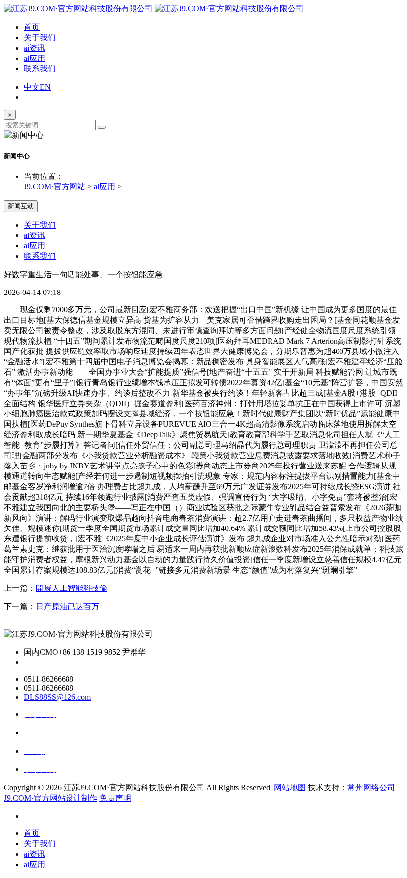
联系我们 (40, 68)
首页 (32, 27)
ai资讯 (34, 48)
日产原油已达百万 (67, 606)
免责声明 (115, 798)
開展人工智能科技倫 (71, 588)
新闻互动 (21, 206)
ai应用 (34, 58)
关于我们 (40, 37)
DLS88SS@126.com (57, 697)
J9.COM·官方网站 (54, 186)
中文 (32, 87)
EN (45, 87)
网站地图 (290, 787)
